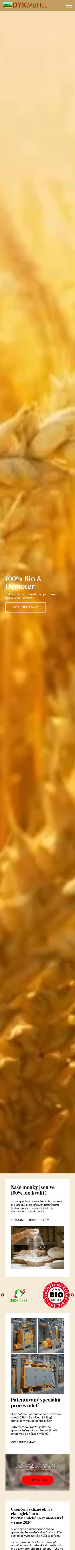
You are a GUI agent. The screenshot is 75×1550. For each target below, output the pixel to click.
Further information (37, 1471)
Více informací (26, 607)
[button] (69, 5)
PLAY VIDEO (37, 1480)
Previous (3, 1295)
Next (72, 1295)
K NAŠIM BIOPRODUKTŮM (30, 1220)
